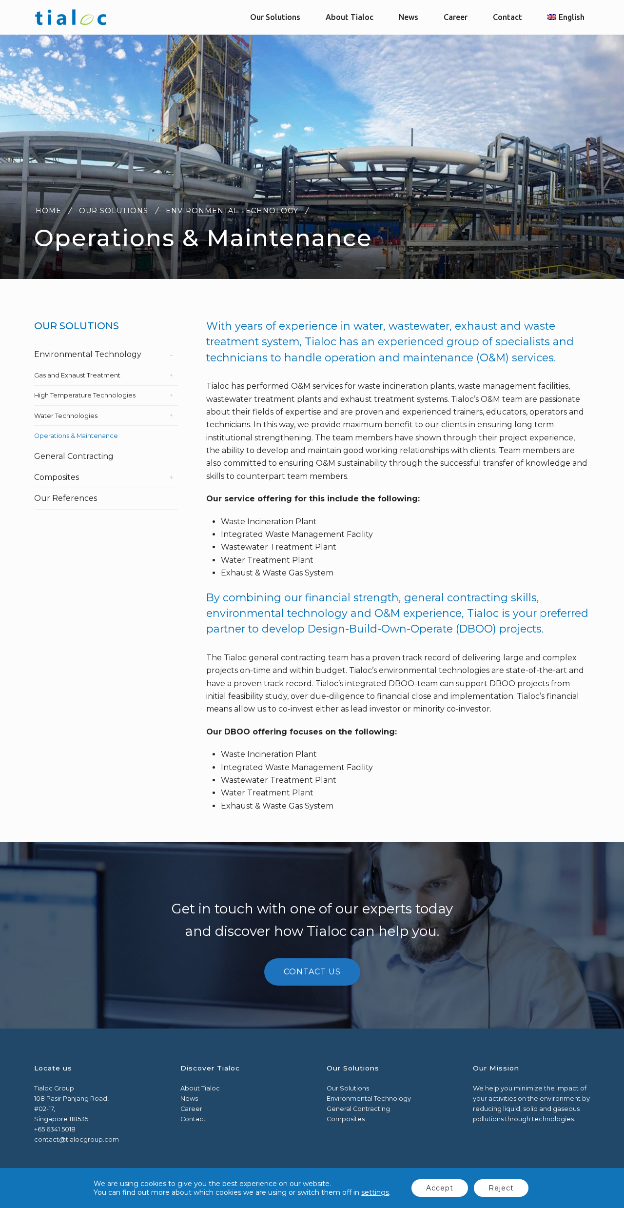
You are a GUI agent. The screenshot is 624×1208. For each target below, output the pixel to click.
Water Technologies (66, 415)
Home (48, 210)
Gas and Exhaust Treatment (77, 375)
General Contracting (74, 456)
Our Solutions (113, 210)
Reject (501, 1188)
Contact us (312, 971)
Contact (193, 1119)
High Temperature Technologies (85, 395)
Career (191, 1108)
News (189, 1098)
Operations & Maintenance (76, 435)
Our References (65, 498)
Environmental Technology (232, 210)
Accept (439, 1188)
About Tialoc (200, 1088)
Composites (56, 477)
